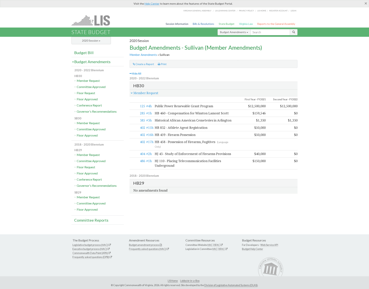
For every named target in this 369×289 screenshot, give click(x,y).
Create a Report (144, 64)
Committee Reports (91, 220)
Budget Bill (84, 52)
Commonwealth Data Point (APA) (90, 253)
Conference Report (89, 105)
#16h (149, 134)
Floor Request (86, 93)
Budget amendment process (144, 244)
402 (142, 127)
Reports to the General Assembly (276, 23)
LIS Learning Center (225, 10)
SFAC (217, 244)
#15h (149, 127)
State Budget (226, 23)
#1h (149, 113)
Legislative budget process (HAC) (90, 244)
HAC (210, 244)
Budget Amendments (233, 32)
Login (293, 10)
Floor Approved (87, 99)
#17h (149, 142)
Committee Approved (91, 87)
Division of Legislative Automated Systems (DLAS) (231, 285)
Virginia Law (246, 23)
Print (163, 64)
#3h (149, 120)
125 (142, 106)
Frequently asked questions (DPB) (90, 257)
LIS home (261, 10)
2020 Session (90, 40)
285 (142, 113)
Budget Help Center (252, 248)
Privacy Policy (246, 10)
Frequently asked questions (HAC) (147, 248)
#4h (149, 106)
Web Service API (269, 244)
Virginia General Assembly (197, 10)
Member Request (88, 80)
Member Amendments (143, 54)
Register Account (278, 10)
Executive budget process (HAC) (89, 248)
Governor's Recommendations (97, 111)
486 (142, 161)
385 (142, 120)
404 (142, 154)
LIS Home (173, 280)
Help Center (152, 3)
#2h (149, 154)
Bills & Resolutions (203, 23)
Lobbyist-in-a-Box (189, 280)
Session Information (177, 23)
